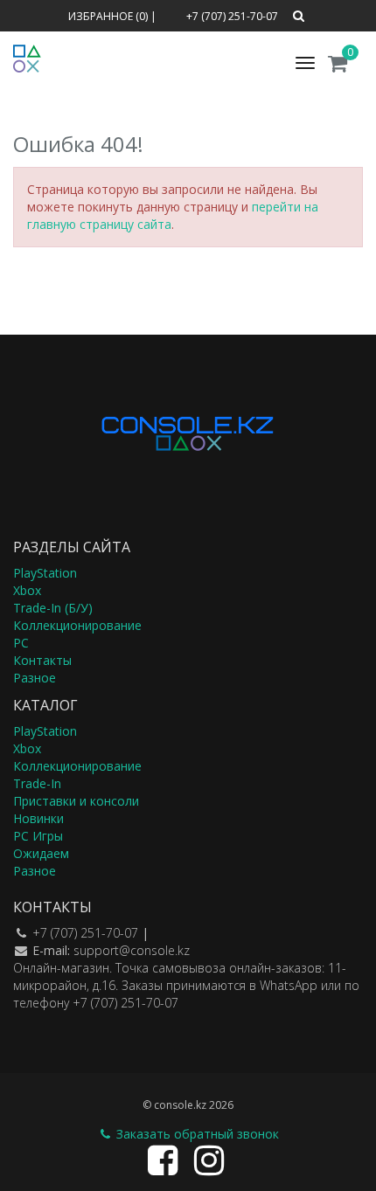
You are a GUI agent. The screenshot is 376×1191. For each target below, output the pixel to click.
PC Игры (38, 835)
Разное (34, 677)
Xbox (27, 590)
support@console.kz (131, 950)
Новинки (38, 818)
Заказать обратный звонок (196, 1133)
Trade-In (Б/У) (53, 607)
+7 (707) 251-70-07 (85, 932)
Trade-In (37, 783)
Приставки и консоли (76, 801)
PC (21, 642)
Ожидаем (41, 853)
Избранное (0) (108, 16)
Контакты (42, 660)
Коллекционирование (77, 625)
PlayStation (45, 572)
